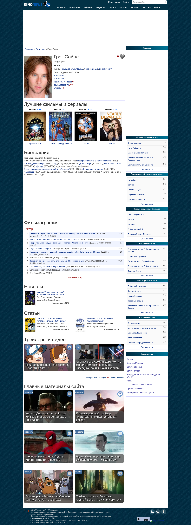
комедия (66, 69)
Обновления (53, 510)
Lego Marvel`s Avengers (40, 248)
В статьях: (59, 78)
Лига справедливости (61, 143)
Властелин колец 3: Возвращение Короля (143, 250)
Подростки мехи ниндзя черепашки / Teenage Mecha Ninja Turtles (60, 243)
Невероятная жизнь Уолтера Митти (94, 160)
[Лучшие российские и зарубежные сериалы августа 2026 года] (48, 486)
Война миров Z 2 (135, 229)
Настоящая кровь (112, 163)
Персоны (146, 8)
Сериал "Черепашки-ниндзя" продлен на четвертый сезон (50, 293)
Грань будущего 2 (136, 214)
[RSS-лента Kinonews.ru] (152, 512)
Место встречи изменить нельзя (142, 328)
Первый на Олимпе (137, 194)
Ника (129, 381)
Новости (61, 8)
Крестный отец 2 (135, 301)
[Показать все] (75, 277)
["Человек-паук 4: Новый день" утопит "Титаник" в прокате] (48, 446)
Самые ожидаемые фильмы (147, 209)
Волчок (131, 185)
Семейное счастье (136, 199)
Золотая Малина (135, 363)
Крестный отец (134, 291)
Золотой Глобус (134, 367)
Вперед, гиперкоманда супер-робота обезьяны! (47, 169)
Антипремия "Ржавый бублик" (141, 392)
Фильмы (123, 8)
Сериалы (134, 8)
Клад (86, 143)
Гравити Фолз (35, 143)
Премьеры (74, 8)
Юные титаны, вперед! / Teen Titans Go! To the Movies (54, 239)
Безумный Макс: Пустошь (139, 234)
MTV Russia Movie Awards (139, 385)
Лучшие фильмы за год (147, 137)
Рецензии (101, 8)
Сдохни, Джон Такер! (34, 163)
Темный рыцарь (135, 296)
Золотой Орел (133, 371)
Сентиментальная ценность (140, 165)
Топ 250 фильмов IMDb (146, 280)
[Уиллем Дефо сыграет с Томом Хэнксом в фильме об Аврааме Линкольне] (48, 407)
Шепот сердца (134, 143)
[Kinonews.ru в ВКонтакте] (158, 512)
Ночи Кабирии (134, 148)
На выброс (132, 180)
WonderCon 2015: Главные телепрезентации (100, 319)
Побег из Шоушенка (137, 256)
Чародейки (29, 172)
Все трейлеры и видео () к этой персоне (104, 378)
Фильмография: (63, 85)
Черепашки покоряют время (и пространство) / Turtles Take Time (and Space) (65, 252)
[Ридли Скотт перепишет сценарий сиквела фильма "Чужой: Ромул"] (99, 446)
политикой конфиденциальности (82, 516)
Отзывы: (59, 88)
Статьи (112, 8)
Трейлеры (88, 8)
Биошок (131, 224)
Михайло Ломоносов (137, 333)
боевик (87, 69)
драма (95, 69)
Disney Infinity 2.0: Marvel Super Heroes (47, 266)
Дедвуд (39, 166)
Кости (112, 143)
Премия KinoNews (135, 388)
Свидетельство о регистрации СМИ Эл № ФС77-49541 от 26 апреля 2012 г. (60, 520)
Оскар (130, 359)
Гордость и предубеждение (140, 342)
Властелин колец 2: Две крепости (143, 266)
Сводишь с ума (135, 190)
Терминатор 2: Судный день (141, 261)
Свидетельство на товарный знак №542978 (47, 522)
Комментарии (60, 303)
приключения (105, 69)
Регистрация (114, 2)
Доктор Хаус (85, 163)
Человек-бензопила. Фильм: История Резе (141, 159)
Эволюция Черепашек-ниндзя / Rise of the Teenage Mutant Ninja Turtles (62, 234)
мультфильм (77, 69)
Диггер (131, 219)
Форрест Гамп (134, 271)
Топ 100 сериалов (147, 317)
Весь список (147, 169)
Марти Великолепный (138, 153)
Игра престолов (135, 338)
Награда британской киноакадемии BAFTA (143, 375)
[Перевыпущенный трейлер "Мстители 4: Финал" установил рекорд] (99, 407)
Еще (156, 8)
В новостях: (60, 75)
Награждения (147, 354)
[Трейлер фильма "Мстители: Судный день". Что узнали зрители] (99, 486)
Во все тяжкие (134, 323)
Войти (126, 2)
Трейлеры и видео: (64, 82)
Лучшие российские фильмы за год (147, 174)
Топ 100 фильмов (147, 244)
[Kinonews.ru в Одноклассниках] (163, 512)
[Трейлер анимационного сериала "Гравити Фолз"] (48, 358)
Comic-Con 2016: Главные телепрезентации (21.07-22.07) (51, 319)
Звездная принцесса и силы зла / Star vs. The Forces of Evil (57, 261)
